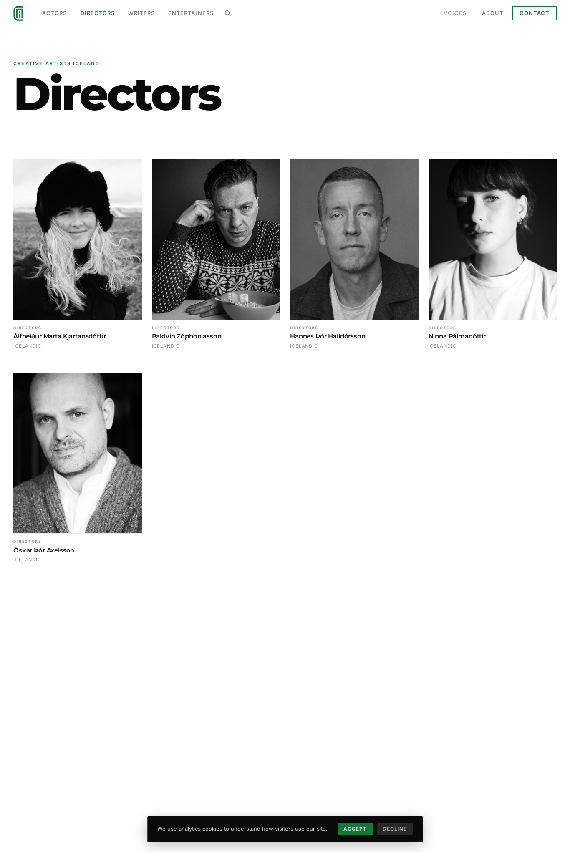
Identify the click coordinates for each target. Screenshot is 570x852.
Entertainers (190, 13)
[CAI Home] (18, 13)
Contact (535, 13)
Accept (355, 829)
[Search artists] (228, 13)
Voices (455, 13)
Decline (395, 829)
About (492, 13)
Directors (98, 13)
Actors (54, 13)
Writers (141, 13)
